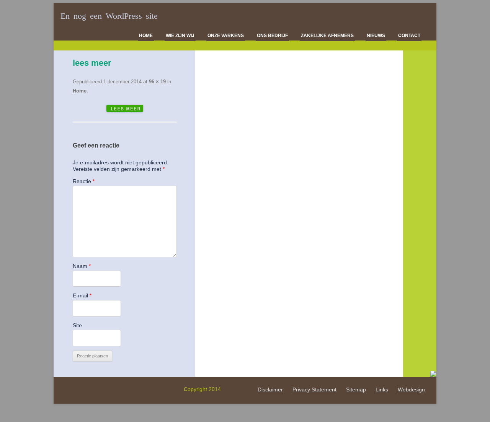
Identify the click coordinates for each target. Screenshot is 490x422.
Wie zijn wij (180, 35)
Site (77, 325)
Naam (82, 266)
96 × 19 (157, 81)
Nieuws (376, 35)
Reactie (84, 181)
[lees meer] (125, 108)
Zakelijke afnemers (327, 35)
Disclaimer (270, 389)
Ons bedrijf (272, 35)
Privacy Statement (314, 389)
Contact (409, 35)
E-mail (82, 295)
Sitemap (356, 389)
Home (146, 35)
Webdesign (411, 389)
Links (382, 389)
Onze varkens (225, 35)
